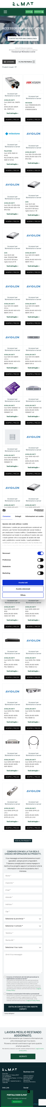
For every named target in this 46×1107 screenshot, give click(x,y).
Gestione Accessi (28, 1077)
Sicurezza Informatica (29, 1082)
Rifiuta (23, 595)
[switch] (40, 560)
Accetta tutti (23, 582)
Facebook (28, 1092)
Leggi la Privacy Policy (33, 1000)
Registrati (38, 11)
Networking (26, 1080)
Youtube (28, 1097)
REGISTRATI (17, 1102)
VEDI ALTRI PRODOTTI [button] (23, 841)
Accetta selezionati (23, 589)
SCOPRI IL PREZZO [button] (12, 120)
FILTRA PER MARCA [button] (25, 62)
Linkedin (28, 1094)
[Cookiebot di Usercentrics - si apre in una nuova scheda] (34, 510)
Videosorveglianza (28, 1076)
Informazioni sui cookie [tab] (34, 516)
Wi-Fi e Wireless (27, 1079)
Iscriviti (23, 1056)
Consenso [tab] (6, 516)
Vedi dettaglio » (12, 113)
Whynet (36, 1104)
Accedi (28, 11)
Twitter (28, 1095)
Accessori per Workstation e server (12, 95)
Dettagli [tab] (18, 516)
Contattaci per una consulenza (23, 39)
